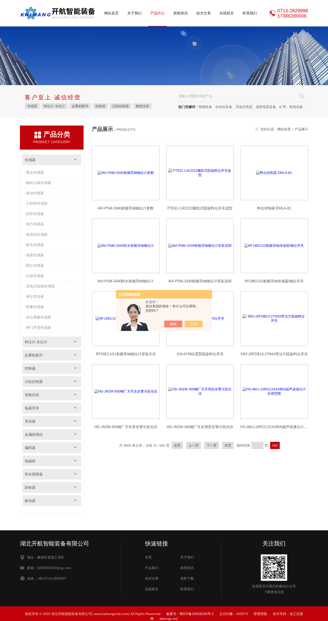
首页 (177, 445)
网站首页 (111, 13)
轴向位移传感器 (38, 183)
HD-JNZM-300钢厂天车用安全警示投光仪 (200, 427)
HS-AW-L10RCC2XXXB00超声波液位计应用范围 (274, 427)
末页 (228, 445)
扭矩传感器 (35, 214)
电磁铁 (30, 461)
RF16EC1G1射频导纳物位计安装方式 (126, 354)
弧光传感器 (35, 172)
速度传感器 (35, 255)
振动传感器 (35, 193)
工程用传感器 (37, 203)
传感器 (32, 106)
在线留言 (226, 13)
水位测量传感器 (38, 317)
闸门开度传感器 (38, 327)
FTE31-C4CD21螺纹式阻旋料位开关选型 (199, 208)
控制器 (100, 106)
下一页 (212, 445)
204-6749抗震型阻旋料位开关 (200, 354)
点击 (75, 159)
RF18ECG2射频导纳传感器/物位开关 (274, 281)
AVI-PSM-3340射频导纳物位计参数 (126, 208)
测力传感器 (35, 224)
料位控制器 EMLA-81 (274, 208)
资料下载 (187, 578)
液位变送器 (35, 296)
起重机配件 (80, 106)
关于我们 (134, 13)
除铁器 (30, 487)
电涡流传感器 (37, 234)
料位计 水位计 (54, 106)
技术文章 (203, 13)
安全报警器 (34, 474)
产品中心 (157, 13)
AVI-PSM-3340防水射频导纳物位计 (126, 281)
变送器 (30, 421)
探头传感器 (35, 245)
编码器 (30, 448)
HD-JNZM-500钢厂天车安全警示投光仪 (125, 427)
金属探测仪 (34, 434)
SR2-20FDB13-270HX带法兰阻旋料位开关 (274, 354)
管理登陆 (260, 614)
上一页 (193, 445)
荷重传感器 (35, 307)
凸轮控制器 (120, 106)
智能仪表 (142, 106)
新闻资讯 (180, 13)
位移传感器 (35, 276)
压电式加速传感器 (40, 286)
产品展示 (301, 129)
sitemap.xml (168, 619)
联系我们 (250, 13)
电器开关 (32, 408)
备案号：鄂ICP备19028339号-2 (190, 614)
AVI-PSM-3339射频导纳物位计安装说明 (199, 281)
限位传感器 (35, 265)
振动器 (30, 501)
